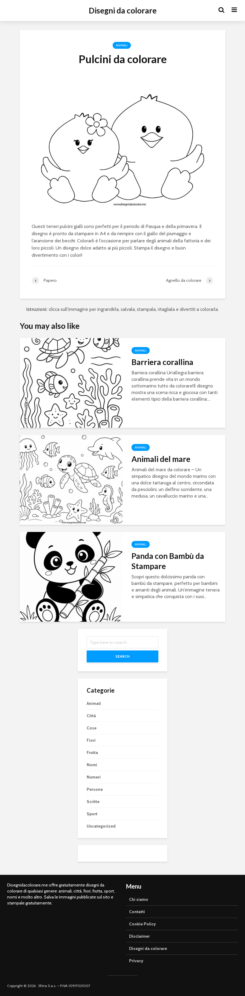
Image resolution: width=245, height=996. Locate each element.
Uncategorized (101, 826)
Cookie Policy (142, 924)
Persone (95, 789)
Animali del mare (160, 459)
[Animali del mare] (71, 479)
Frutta (92, 752)
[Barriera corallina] (71, 382)
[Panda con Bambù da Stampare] (71, 576)
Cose (92, 728)
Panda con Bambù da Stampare (167, 561)
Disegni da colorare (123, 10)
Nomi (92, 764)
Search (122, 656)
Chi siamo (138, 899)
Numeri (94, 777)
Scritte (93, 801)
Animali (122, 45)
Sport (92, 813)
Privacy (136, 960)
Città (91, 715)
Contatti (137, 911)
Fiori (91, 740)
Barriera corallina (162, 362)
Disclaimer (139, 936)
